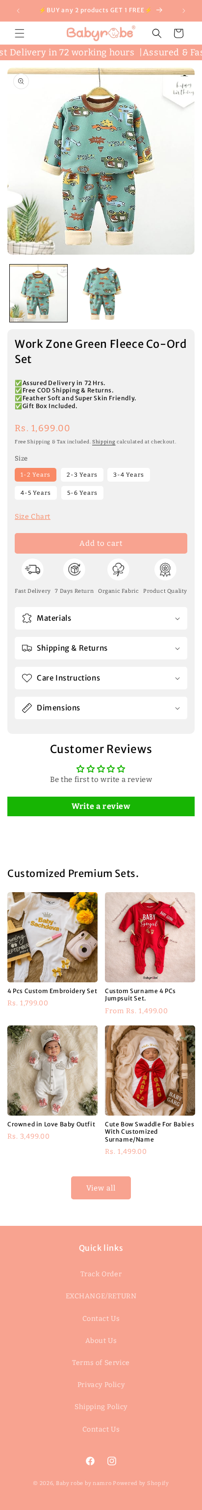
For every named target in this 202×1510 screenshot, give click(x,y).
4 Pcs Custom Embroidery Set (52, 990)
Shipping (104, 442)
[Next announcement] (184, 11)
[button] (19, 33)
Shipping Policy (101, 1407)
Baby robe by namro (84, 1483)
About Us (101, 1341)
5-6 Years (82, 492)
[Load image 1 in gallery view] (38, 293)
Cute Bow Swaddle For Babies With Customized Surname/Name (149, 1131)
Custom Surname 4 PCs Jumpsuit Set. (140, 994)
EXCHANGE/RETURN (101, 1296)
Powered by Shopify (141, 1483)
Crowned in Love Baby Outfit (51, 1124)
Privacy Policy (101, 1385)
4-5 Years (36, 492)
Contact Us (101, 1319)
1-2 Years (35, 474)
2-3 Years (82, 474)
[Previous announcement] (18, 11)
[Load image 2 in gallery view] (100, 293)
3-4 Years (128, 474)
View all (101, 1188)
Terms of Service (101, 1363)
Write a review (101, 806)
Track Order (101, 1274)
